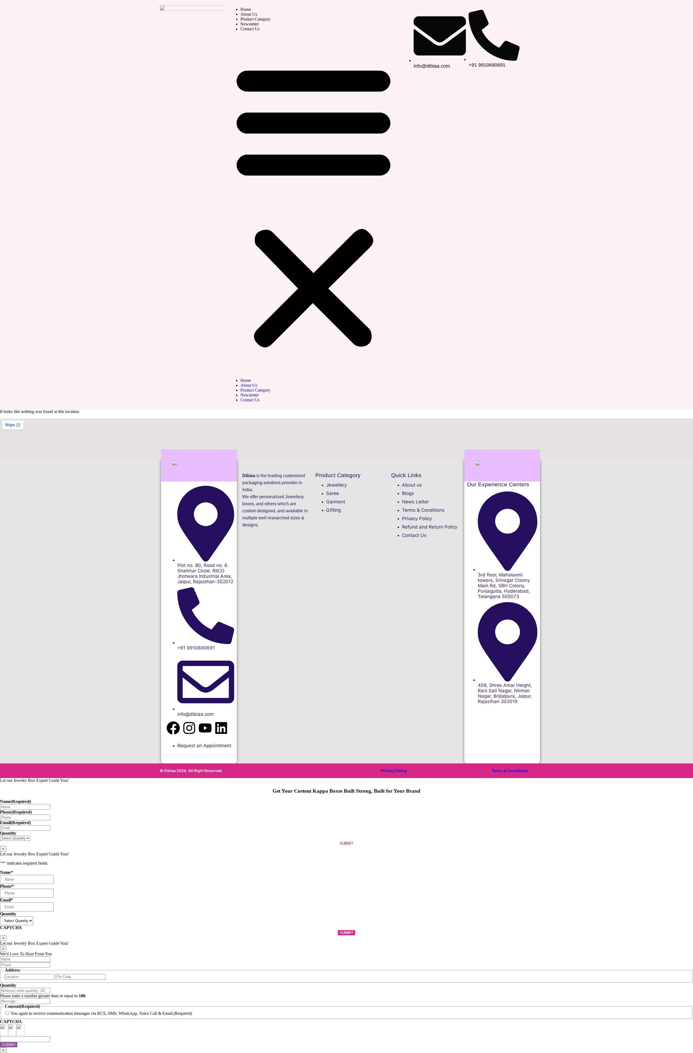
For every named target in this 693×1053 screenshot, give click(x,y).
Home (245, 9)
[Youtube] (205, 728)
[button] (313, 205)
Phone (16, 812)
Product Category (255, 19)
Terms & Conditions (510, 770)
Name (15, 801)
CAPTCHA (11, 927)
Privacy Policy (394, 770)
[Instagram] (189, 728)
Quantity (8, 833)
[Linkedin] (221, 728)
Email (15, 822)
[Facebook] (173, 728)
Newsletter (249, 24)
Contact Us (250, 29)
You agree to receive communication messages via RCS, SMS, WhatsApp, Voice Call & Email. (92, 1013)
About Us (248, 14)
